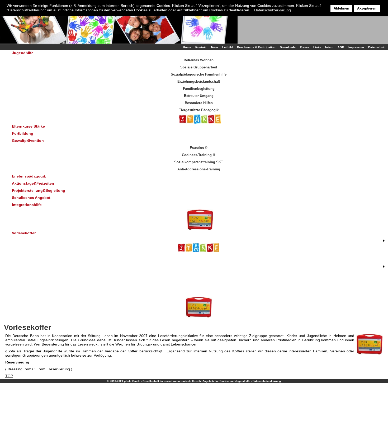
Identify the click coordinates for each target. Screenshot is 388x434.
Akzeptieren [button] (366, 8)
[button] (251, 10)
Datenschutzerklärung (267, 381)
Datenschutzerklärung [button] (272, 10)
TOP (9, 376)
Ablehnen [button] (341, 8)
